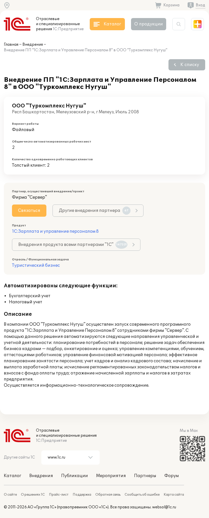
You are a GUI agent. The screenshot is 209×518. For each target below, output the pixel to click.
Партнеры (145, 475)
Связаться (29, 210)
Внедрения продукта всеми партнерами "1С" (72, 244)
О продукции (148, 24)
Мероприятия (111, 475)
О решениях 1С (33, 495)
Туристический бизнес (36, 265)
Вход (200, 5)
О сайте (10, 495)
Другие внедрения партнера (93, 210)
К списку (189, 64)
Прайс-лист (59, 495)
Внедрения (32, 44)
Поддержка (82, 495)
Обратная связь (108, 495)
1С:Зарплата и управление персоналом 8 (55, 231)
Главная (11, 44)
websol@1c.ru (164, 507)
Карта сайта (174, 495)
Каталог (12, 475)
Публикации (74, 475)
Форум (171, 475)
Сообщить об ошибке (142, 495)
